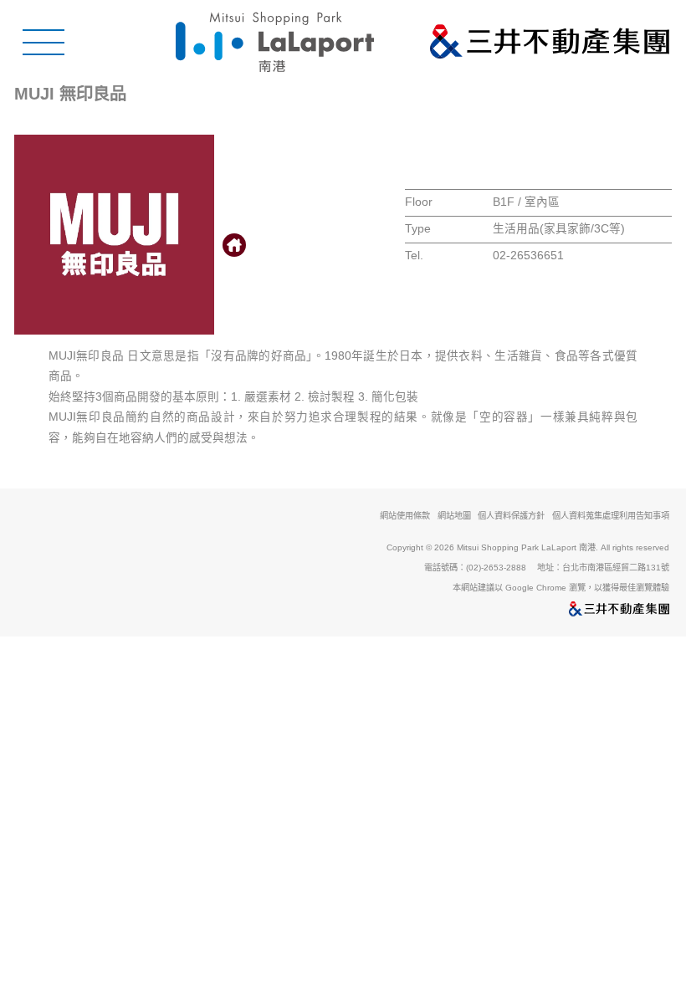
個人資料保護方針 (511, 515)
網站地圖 (454, 516)
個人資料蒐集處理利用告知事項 (610, 516)
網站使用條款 (405, 515)
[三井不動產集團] (342, 610)
